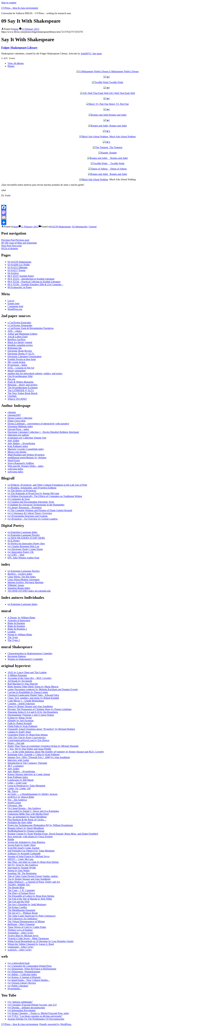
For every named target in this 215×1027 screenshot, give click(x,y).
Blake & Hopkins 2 (17, 629)
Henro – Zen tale (16, 743)
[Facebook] (107, 207)
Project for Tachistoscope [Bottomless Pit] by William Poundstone (40, 825)
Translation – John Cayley (21, 932)
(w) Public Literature (18, 985)
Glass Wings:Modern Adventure (24, 579)
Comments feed (15, 306)
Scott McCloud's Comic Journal (23, 848)
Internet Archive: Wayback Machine (25, 582)
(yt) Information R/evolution (22, 1010)
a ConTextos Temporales (20, 325)
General (92, 226)
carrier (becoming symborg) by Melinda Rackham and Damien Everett (43, 689)
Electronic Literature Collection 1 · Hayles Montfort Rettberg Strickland (43, 432)
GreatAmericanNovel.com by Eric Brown (28, 740)
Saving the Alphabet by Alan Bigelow (26, 842)
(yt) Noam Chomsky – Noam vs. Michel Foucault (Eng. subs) (38, 1013)
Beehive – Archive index (20, 574)
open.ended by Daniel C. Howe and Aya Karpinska (33, 811)
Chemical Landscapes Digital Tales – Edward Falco (33, 695)
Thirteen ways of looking (20, 930)
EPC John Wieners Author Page (23, 557)
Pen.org (11, 379)
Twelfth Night (115, 82)
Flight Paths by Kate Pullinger (22, 726)
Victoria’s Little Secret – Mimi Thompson (28, 938)
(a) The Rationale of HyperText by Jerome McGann (33, 493)
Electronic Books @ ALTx (21, 353)
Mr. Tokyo (13, 791)
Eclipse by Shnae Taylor (20, 717)
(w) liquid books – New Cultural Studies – (29, 980)
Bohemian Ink (15, 348)
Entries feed (13, 303)
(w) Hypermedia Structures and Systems (28, 516)
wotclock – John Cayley (20, 949)
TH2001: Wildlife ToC (19, 884)
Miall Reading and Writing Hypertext (26, 454)
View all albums (16, 63)
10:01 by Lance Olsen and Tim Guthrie (27, 672)
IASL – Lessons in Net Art (21, 367)
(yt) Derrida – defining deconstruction (26, 1007)
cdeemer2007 (14, 415)
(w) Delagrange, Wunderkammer (24, 971)
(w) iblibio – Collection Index (22, 974)
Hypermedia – (15, 988)
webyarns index (15, 469)
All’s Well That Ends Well (121, 93)
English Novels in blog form (22, 359)
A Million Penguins (17, 675)
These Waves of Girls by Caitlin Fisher (27, 927)
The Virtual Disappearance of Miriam (26, 921)
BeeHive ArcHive (16, 339)
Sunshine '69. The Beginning (22, 873)
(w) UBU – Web (16, 555)
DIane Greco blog (16, 420)
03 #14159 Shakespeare (19, 261)
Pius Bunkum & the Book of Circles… (27, 819)
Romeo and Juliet (117, 114)
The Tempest (115, 147)
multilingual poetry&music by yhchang (27, 457)
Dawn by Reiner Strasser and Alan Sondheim (30, 706)
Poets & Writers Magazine (21, 382)
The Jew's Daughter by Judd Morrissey (27, 904)
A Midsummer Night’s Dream (123, 71)
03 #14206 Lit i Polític (19, 264)
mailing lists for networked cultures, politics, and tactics (35, 373)
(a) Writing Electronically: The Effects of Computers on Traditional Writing (45, 496)
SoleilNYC (86, 53)
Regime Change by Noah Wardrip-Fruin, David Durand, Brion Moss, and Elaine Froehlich (53, 833)
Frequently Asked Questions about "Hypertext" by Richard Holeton (41, 729)
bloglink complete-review (20, 345)
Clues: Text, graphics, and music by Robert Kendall (33, 698)
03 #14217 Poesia (16, 270)
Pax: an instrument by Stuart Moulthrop (27, 816)
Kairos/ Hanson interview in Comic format (29, 774)
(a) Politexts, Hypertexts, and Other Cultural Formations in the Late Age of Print (47, 485)
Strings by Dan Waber (19, 870)
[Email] (107, 217)
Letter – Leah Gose (17, 782)
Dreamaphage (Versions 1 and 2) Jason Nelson (31, 715)
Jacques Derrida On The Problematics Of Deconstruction (36, 1019)
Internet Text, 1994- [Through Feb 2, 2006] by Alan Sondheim (39, 757)
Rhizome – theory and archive (22, 384)
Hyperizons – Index (17, 365)
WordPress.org (15, 309)
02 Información (79, 226)
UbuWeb (12, 396)
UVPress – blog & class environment (19, 8)
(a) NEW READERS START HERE (26, 538)
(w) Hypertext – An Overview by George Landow (33, 519)
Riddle (11, 839)
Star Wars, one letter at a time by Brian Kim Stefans (33, 862)
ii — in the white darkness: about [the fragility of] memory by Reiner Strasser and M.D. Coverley (56, 751)
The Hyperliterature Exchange (23, 387)
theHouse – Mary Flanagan (21, 924)
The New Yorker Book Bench (22, 393)
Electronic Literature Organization (24, 356)
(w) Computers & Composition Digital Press (30, 966)
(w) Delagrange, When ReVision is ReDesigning (32, 968)
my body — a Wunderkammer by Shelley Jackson (32, 794)
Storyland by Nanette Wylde (22, 867)
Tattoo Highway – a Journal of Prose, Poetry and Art (34, 881)
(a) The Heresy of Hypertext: (22, 490)
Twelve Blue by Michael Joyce (23, 935)
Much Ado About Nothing (122, 136)
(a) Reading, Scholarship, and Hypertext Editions (32, 487)
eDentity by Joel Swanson (21, 720)
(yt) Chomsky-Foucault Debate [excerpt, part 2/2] (32, 1004)
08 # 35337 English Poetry (21, 276)
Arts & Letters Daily (18, 336)
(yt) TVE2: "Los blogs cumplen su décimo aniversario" (35, 1016)
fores (16, 29)
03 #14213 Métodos (18, 267)
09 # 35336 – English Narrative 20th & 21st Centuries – (35, 284)
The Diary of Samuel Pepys (21, 893)
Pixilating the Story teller (20, 822)
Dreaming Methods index (20, 426)
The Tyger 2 (14, 640)
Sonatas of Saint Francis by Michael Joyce (29, 856)
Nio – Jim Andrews (17, 799)
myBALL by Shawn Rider (21, 797)
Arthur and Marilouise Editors (22, 333)
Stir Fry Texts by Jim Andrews (23, 865)
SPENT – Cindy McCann (20, 859)
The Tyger (13, 637)
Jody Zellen (13, 440)
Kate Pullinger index (18, 446)
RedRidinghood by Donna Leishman (26, 831)
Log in (11, 300)
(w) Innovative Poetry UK (21, 552)
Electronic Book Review (20, 350)
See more (97, 53)
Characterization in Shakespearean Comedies (30, 653)
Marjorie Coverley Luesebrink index (26, 449)
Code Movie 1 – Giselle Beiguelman (26, 700)
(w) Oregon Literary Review (22, 983)
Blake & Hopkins (16, 623)
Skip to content (8, 2)
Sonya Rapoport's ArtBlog (21, 463)
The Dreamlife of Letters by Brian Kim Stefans (31, 896)
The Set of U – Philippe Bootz (23, 913)
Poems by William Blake (20, 634)
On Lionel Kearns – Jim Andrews (24, 808)
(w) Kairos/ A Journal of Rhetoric (24, 977)
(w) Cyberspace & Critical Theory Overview (30, 513)
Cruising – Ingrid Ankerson (21, 703)
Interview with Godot (18, 760)
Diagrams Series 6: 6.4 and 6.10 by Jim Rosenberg (33, 712)
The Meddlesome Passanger (21, 910)
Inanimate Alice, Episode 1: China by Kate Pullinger (34, 754)
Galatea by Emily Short (19, 732)
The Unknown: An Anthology (23, 918)
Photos (11, 66)
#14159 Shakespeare (60, 226)
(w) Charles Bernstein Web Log (23, 546)
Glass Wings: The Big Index (22, 576)
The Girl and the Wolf (18, 901)
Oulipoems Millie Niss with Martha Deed (28, 814)
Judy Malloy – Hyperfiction (21, 443)
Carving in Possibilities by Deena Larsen (28, 692)
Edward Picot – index (18, 429)
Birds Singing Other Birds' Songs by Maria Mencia (33, 686)
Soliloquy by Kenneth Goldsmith (24, 853)
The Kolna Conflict (17, 907)
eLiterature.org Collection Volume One (27, 437)
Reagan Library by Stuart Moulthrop (26, 828)
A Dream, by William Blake (21, 617)
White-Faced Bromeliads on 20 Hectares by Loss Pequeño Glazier (41, 941)
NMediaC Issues (16, 585)
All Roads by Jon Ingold (20, 681)
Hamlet (112, 152)
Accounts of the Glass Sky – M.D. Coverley (30, 678)
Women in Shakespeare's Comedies (25, 659)
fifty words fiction (16, 362)
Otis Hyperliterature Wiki (20, 376)
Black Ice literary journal (20, 342)
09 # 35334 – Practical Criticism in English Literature (34, 281)
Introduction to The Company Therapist (27, 763)
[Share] (107, 222)
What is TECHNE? (17, 399)
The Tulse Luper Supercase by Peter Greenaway (32, 915)
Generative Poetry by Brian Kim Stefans (28, 734)
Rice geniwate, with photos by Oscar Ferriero (30, 836)
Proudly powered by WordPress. (55, 1024)
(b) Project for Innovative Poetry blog (26, 543)
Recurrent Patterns (17, 656)
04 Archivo (13, 273)
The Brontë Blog (16, 887)
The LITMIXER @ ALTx (21, 390)
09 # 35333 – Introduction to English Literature (31, 278)
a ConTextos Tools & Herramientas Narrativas (31, 328)
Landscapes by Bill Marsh (21, 780)
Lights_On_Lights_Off (19, 788)
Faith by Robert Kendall (20, 723)
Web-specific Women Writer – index (26, 466)
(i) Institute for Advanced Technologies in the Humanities (36, 504)
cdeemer (12, 412)
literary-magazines (17, 370)
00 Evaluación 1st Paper (20, 287)
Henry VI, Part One (118, 104)
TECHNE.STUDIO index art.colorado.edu (29, 591)
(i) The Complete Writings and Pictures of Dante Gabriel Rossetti (40, 510)
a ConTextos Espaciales (19, 322)
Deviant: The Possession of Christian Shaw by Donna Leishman (39, 709)
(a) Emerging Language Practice (24, 535)
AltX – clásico (15, 331)
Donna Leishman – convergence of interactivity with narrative (38, 423)
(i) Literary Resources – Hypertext (25, 507)
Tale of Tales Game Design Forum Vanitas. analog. (33, 876)
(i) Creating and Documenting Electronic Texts (31, 502)
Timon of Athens (117, 168)
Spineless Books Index (19, 588)
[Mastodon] (107, 212)
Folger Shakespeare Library (19, 47)
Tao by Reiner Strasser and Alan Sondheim (29, 879)
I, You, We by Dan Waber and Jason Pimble (29, 748)
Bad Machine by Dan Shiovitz (23, 683)
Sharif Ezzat (14, 460)
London (11, 631)
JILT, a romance (16, 765)
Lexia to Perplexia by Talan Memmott (26, 785)
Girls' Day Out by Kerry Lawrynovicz (27, 737)
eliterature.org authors (18, 435)
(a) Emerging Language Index (22, 532)
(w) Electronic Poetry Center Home (25, 549)
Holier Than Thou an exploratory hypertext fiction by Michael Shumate (43, 746)
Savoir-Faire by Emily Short (22, 845)
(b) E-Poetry (14, 540)
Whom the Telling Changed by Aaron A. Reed (31, 944)
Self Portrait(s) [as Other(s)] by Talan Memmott (31, 850)
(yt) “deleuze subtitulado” (20, 1002)
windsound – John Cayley (21, 947)
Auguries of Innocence (19, 620)
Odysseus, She (15, 805)
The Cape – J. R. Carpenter (21, 890)
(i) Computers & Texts (19, 499)
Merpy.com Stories (17, 452)
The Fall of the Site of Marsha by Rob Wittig (30, 898)
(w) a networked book (19, 963)
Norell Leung (14, 802)
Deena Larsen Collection (20, 418)
